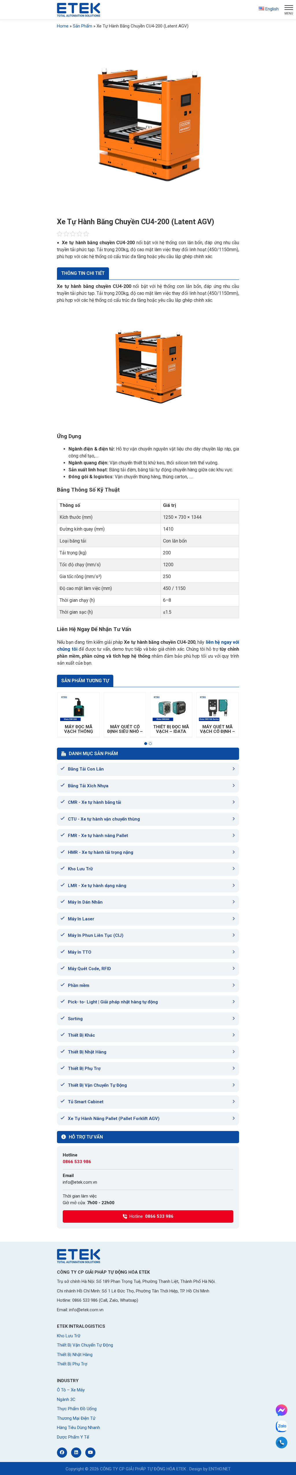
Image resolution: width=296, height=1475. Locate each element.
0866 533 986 (77, 1161)
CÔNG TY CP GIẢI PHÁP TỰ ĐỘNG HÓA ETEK (143, 1469)
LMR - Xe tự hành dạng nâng (97, 885)
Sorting (75, 1018)
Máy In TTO (79, 952)
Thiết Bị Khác (81, 1035)
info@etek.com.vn (80, 1182)
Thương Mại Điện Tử (76, 1418)
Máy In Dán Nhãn (85, 902)
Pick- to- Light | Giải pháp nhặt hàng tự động (113, 1002)
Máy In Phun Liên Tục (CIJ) (95, 935)
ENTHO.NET (220, 1469)
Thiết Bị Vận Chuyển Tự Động (97, 1085)
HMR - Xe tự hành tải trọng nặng (100, 852)
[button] (145, 743)
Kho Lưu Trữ (80, 868)
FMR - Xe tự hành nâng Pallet (98, 835)
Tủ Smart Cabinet (85, 1101)
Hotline (151, 1216)
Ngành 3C (66, 1399)
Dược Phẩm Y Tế (73, 1437)
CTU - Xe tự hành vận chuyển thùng (104, 819)
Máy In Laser (81, 919)
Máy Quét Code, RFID (89, 968)
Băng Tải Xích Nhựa (88, 785)
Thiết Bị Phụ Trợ (84, 1068)
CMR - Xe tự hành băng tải (94, 802)
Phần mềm (78, 985)
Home (63, 26)
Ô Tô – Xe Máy (71, 1390)
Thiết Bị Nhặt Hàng (87, 1052)
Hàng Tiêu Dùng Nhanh (78, 1427)
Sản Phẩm (82, 26)
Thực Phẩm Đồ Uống (77, 1408)
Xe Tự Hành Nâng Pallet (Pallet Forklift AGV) (114, 1118)
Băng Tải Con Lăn (86, 769)
